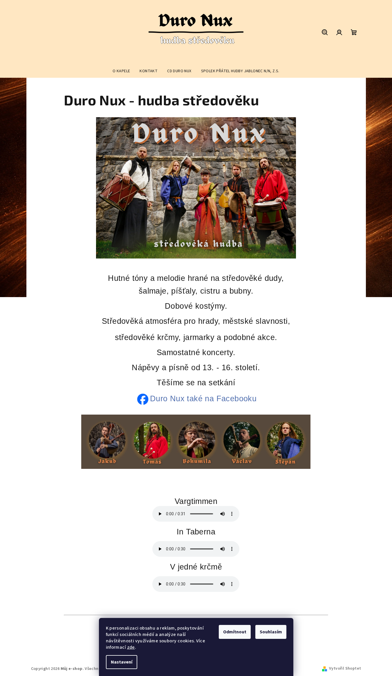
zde (131, 647)
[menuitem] (121, 71)
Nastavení (121, 662)
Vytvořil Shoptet (345, 668)
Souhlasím (271, 632)
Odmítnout (234, 632)
